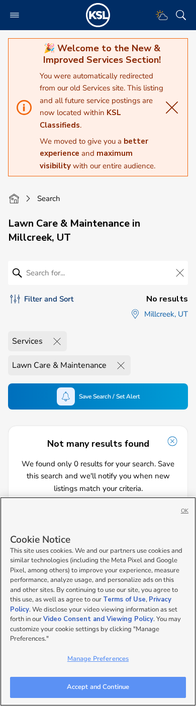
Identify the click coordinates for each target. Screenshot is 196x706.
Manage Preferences (98, 658)
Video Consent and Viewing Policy (98, 619)
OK (184, 511)
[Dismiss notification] (172, 441)
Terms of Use (124, 599)
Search (48, 198)
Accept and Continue (98, 686)
